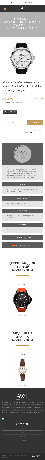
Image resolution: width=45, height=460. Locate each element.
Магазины (23, 436)
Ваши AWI (22, 440)
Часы (22, 428)
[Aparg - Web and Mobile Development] (36, 456)
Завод (22, 432)
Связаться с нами (22, 445)
